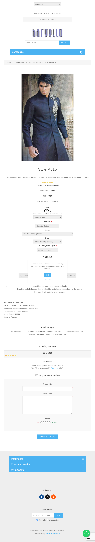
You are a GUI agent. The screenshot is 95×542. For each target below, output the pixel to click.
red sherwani (57, 334)
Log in (46, 14)
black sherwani (16, 331)
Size (47, 207)
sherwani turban (73, 331)
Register (38, 14)
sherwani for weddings (38, 334)
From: (34, 366)
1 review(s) (40, 185)
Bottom (47, 222)
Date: (45, 366)
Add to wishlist (29, 276)
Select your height (47, 246)
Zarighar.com (56, 540)
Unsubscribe (54, 520)
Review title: (47, 384)
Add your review (53, 185)
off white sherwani (35, 331)
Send (58, 515)
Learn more (47, 279)
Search (64, 43)
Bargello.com (43, 540)
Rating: (47, 418)
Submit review (47, 437)
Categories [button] (18, 52)
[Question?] (86, 533)
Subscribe (42, 520)
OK (47, 275)
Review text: (47, 394)
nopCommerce (53, 533)
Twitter (47, 496)
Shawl (47, 238)
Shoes (47, 230)
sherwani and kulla (54, 331)
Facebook (41, 496)
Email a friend (69, 276)
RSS (53, 496)
